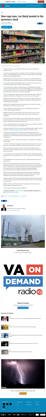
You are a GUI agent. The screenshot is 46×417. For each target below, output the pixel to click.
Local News (23, 196)
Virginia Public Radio (18, 190)
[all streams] (44, 5)
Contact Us (37, 404)
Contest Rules (28, 402)
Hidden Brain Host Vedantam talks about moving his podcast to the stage (23, 343)
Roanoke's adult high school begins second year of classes (20, 351)
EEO (17, 404)
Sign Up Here (23, 393)
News (2, 12)
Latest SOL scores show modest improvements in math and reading (22, 326)
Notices (37, 402)
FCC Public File (19, 402)
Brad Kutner (9, 22)
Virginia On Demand (23, 303)
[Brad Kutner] (3, 207)
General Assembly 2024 (14, 196)
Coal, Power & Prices (23, 250)
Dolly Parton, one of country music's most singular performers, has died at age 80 (25, 318)
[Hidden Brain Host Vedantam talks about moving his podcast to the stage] (4, 343)
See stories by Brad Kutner (13, 210)
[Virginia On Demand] (23, 279)
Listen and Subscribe (23, 307)
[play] (3, 5)
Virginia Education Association (11, 192)
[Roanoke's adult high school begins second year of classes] (4, 352)
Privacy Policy (28, 404)
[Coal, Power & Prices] (23, 231)
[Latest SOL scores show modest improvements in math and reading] (4, 327)
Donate (41, 1)
